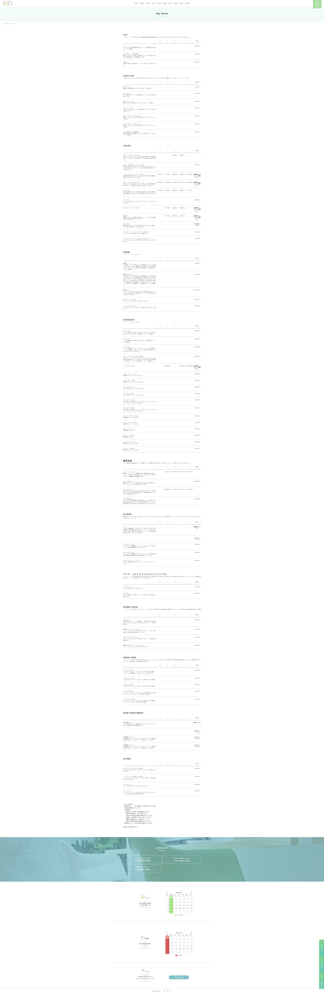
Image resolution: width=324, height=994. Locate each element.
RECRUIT (187, 3)
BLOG (181, 3)
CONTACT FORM (143, 870)
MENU (164, 3)
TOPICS (148, 3)
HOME (136, 3)
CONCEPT (141, 3)
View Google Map (145, 907)
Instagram (179, 977)
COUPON (176, 3)
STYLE (154, 3)
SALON (159, 3)
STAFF (170, 3)
